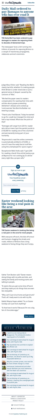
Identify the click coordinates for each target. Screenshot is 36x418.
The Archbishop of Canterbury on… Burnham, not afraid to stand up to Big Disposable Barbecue (20, 357)
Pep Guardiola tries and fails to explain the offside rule (20, 346)
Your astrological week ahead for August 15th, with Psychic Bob (20, 351)
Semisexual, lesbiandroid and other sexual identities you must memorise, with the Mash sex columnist (19, 368)
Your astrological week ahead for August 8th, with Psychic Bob (20, 374)
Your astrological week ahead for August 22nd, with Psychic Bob (20, 341)
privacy (23, 191)
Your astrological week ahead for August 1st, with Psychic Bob (20, 386)
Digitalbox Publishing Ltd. (20, 414)
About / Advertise (18, 396)
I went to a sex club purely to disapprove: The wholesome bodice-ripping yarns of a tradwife (19, 335)
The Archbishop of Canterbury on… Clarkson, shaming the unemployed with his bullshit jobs (20, 380)
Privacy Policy (18, 401)
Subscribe (15, 191)
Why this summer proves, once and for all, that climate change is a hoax (20, 363)
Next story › (29, 316)
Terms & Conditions (18, 399)
